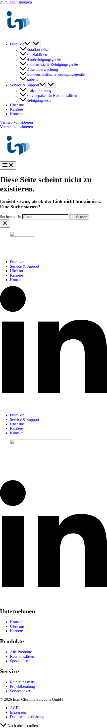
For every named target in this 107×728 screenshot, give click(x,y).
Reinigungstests (38, 100)
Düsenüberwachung (42, 69)
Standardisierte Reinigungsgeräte (52, 64)
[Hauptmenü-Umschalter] (8, 165)
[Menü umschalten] (36, 44)
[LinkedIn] (53, 406)
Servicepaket (20, 691)
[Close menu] (5, 223)
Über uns (17, 105)
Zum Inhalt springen (16, 2)
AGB (14, 708)
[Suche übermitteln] (71, 216)
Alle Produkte (21, 652)
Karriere (16, 109)
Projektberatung (38, 90)
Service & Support (24, 85)
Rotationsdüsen (38, 49)
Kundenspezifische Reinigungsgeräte (55, 74)
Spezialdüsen (36, 54)
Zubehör (33, 79)
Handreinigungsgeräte (43, 59)
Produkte (17, 44)
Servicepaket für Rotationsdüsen (51, 95)
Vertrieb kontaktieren (16, 127)
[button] (27, 44)
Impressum (18, 712)
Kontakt (16, 114)
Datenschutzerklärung (27, 717)
